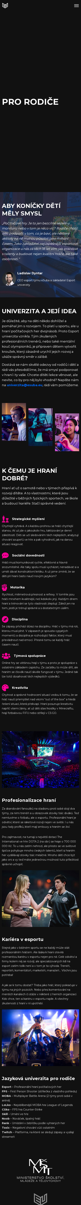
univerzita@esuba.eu (24, 385)
